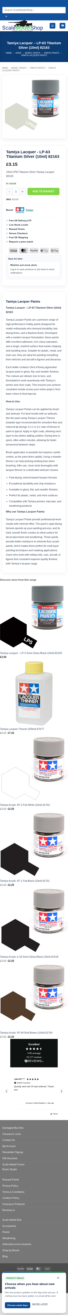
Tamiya (29, 210)
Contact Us (8, 1140)
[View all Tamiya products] (20, 210)
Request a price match (21, 241)
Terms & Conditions (13, 1192)
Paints (5, 1232)
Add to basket (43, 191)
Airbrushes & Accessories (16, 1244)
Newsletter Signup (12, 1152)
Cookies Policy (10, 1198)
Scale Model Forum (13, 1164)
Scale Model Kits (11, 1220)
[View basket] (62, 26)
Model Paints (32, 53)
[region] (34, 1091)
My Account (8, 1146)
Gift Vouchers (9, 1158)
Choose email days (17, 1305)
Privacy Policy (10, 1185)
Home (9, 53)
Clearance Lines (11, 1134)
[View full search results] (5, 4)
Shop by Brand (10, 1250)
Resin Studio (9, 1169)
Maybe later (39, 1304)
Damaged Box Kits (12, 1128)
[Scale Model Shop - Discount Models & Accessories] (22, 25)
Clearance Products (13, 1204)
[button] (52, 26)
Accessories (9, 1226)
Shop (18, 53)
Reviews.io (8, 1210)
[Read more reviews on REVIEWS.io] (34, 1061)
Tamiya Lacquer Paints (34, 55)
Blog (5, 1256)
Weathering (8, 1238)
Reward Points (10, 1179)
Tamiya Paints (51, 53)
